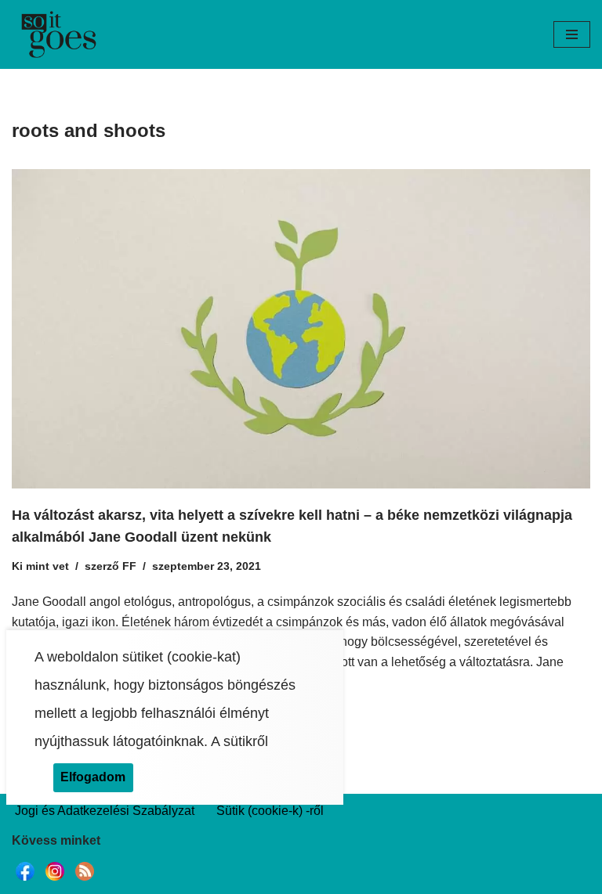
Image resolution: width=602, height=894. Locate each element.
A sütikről (239, 741)
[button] (571, 34)
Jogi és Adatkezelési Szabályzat (104, 810)
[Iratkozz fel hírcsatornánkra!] (84, 880)
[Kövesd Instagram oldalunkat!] (55, 880)
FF (129, 566)
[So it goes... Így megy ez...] (59, 34)
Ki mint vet (40, 566)
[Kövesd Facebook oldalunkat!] (25, 880)
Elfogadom (92, 777)
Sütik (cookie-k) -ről (270, 810)
